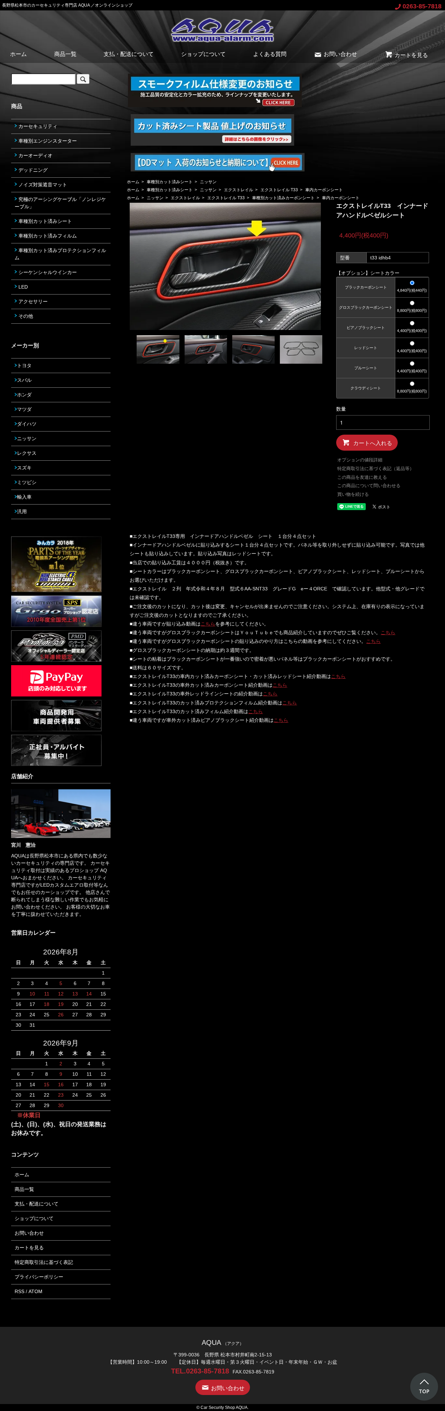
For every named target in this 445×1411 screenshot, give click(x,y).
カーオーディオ (34, 155)
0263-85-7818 (422, 6)
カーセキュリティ (37, 126)
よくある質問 (269, 54)
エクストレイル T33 (279, 189)
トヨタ (24, 365)
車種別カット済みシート (170, 181)
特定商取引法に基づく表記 (44, 1262)
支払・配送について (129, 54)
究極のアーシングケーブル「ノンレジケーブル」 (60, 202)
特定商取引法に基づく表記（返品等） (375, 468)
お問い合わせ (340, 54)
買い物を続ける (353, 494)
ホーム (18, 54)
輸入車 (24, 497)
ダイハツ (27, 424)
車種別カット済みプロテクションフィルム (60, 254)
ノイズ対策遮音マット (42, 184)
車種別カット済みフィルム (47, 236)
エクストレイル (238, 189)
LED (22, 287)
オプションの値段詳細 (359, 459)
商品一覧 (65, 54)
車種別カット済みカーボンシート (283, 197)
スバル (24, 380)
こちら (208, 624)
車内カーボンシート (324, 189)
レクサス (27, 453)
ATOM (35, 1291)
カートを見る (411, 55)
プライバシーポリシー (39, 1277)
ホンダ (24, 394)
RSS (19, 1291)
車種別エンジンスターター (47, 141)
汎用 (22, 511)
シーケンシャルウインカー (47, 272)
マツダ (24, 409)
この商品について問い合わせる (368, 485)
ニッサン (208, 181)
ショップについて (203, 54)
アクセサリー (32, 301)
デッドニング (32, 170)
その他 (25, 316)
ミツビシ (27, 482)
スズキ (24, 467)
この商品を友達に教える (362, 477)
